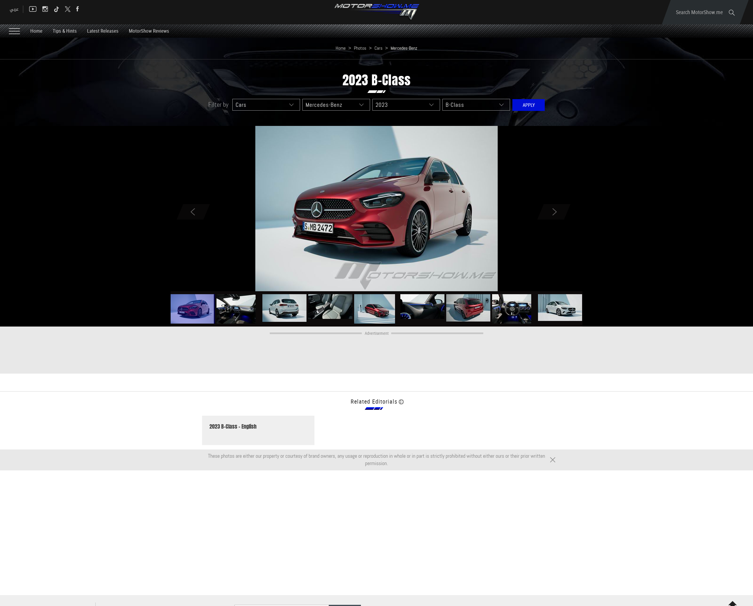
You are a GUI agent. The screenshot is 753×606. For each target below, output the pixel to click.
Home (36, 30)
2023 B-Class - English (232, 426)
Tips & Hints (65, 30)
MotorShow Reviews (149, 30)
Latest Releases (103, 30)
